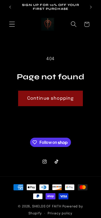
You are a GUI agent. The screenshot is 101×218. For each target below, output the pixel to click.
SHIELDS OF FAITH (46, 206)
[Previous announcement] (10, 7)
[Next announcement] (91, 7)
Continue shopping (50, 98)
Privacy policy (60, 213)
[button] (12, 24)
